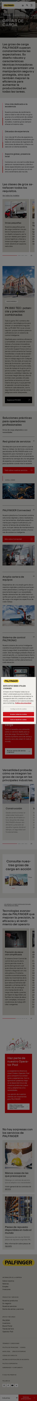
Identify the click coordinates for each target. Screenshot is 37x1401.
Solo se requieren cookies (18, 719)
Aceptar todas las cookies (18, 714)
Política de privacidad (23, 703)
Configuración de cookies (18, 709)
